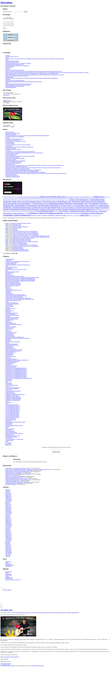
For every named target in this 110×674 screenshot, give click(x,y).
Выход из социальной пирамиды (21, 226)
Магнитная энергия (10, 333)
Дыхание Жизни (9, 304)
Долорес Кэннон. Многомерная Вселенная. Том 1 (16, 295)
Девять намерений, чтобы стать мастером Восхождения (18, 471)
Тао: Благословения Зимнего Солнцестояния (15, 160)
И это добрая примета (10, 314)
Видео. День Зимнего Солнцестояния (14, 161)
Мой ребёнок (6, 2)
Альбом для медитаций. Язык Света (52, 197)
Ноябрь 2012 (8, 550)
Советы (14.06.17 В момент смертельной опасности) (17, 75)
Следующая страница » (6, 664)
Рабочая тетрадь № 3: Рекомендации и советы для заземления (19, 470)
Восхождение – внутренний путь (13, 140)
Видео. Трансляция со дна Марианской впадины (16, 166)
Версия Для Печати (14, 656)
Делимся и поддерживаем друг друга (14, 290)
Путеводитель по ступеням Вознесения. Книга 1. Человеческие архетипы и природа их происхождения (28, 469)
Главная (7, 57)
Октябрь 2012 (9, 551)
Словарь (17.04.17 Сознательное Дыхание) (15, 70)
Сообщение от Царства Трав (12, 395)
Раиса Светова (9, 380)
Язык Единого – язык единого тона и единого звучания (18, 468)
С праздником (68, 215)
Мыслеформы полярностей (20, 211)
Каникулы (8, 321)
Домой (7, 301)
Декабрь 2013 (8, 535)
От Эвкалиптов (9, 145)
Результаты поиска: (7, 11)
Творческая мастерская (11, 418)
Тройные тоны (9, 424)
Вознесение (8, 274)
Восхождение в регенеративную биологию (15, 276)
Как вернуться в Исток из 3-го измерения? (15, 136)
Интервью (8, 316)
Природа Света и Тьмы (11, 366)
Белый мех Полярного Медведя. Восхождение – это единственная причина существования (25, 172)
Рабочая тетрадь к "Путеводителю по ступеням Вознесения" (19, 378)
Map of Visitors (6, 95)
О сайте (7, 55)
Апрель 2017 (8, 492)
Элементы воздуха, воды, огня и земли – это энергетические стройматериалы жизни (30, 235)
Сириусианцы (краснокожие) (12, 388)
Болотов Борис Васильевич (11, 267)
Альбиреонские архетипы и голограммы (32, 196)
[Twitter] (13, 253)
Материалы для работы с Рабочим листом (15, 337)
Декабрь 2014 (8, 521)
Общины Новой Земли (11, 352)
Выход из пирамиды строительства (13, 284)
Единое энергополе (10, 306)
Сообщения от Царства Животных (92, 213)
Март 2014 (8, 532)
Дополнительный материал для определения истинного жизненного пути (92, 198)
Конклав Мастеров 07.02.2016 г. (12, 61)
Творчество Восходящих (11, 419)
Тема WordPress (4, 665)
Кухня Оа (8, 330)
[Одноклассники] (15, 253)
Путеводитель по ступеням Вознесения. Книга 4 (16, 371)
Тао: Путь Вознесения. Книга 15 (13, 410)
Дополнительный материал (12, 302)
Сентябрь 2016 (9, 500)
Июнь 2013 (8, 542)
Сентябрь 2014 (9, 525)
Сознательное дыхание (11, 393)
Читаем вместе (9, 438)
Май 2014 (8, 529)
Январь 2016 (8, 508)
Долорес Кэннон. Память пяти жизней (14, 296)
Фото (7, 427)
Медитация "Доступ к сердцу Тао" (13, 579)
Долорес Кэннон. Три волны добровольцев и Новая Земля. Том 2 (20, 299)
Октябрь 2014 (9, 524)
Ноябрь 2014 (8, 523)
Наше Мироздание (10, 66)
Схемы (7, 82)
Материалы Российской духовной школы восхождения (17, 338)
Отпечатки (8, 357)
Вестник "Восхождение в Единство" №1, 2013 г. (16, 269)
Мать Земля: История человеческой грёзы (15, 64)
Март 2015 (8, 518)
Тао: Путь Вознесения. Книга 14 (13, 409)
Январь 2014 (8, 534)
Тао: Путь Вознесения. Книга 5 (12, 413)
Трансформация (9, 423)
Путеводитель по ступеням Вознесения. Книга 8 (16, 376)
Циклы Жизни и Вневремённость (13, 163)
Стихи (7, 401)
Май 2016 (8, 503)
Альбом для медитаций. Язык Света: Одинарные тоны (17, 261)
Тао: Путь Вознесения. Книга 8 (12, 416)
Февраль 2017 (9, 494)
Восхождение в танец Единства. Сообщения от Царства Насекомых (20, 280)
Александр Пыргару (10, 259)
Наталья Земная (9, 346)
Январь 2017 (8, 495)
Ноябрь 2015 (8, 510)
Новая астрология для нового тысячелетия (21, 239)
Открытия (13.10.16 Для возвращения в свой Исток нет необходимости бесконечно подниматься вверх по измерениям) (31, 78)
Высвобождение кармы (11, 87)
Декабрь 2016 (8, 496)
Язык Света (84, 215)
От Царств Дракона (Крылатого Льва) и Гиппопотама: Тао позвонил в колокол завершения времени (27, 135)
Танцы (7, 403)
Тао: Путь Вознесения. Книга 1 (12, 404)
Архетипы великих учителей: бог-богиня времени (76, 196)
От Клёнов (8, 150)
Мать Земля (8, 339)
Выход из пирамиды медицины (12, 282)
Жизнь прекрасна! (9, 310)
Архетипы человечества (11, 263)
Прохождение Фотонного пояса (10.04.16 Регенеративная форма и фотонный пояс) (24, 81)
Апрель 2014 (8, 531)
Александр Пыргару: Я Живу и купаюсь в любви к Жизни (18, 479)
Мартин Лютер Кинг (10, 335)
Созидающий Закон (10, 392)
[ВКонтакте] (12, 253)
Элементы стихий (9, 440)
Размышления (25, 213)
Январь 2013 (8, 548)
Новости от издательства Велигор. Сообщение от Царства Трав (19, 146)
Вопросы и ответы (10, 275)
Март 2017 (8, 493)
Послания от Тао (56, 211)
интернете (16, 639)
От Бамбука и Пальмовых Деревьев (13, 149)
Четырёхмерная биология (11, 436)
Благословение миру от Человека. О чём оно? (15, 141)
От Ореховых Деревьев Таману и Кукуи (14, 138)
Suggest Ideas (8, 573)
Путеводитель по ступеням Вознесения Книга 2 (72, 211)
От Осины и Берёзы (10, 143)
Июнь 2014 (8, 528)
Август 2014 (8, 526)
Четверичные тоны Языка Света (13, 435)
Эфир (7, 441)
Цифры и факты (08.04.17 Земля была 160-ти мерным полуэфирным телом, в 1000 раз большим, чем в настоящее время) (32, 73)
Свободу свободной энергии (12, 385)
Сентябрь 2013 (9, 539)
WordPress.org (9, 566)
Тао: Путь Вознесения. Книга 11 (13, 407)
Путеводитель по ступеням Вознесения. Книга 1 (16, 368)
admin (7, 223)
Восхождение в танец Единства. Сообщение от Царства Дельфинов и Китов (22, 277)
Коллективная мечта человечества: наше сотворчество (17, 65)
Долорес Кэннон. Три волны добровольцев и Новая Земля (18, 474)
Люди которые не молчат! (11, 332)
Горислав (8, 287)
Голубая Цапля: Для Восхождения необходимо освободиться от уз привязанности (23, 169)
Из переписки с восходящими (25, 199)
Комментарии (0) (75, 612)
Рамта (7, 381)
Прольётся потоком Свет (11, 174)
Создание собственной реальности (13, 391)
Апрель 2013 (8, 544)
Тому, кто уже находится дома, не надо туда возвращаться (18, 144)
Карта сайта (8, 67)
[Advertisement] (9, 596)
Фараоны (8, 426)
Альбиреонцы (9, 260)
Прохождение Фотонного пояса (12, 133)
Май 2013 (8, 543)
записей (8, 563)
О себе (7, 59)
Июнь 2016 (8, 502)
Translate (12, 126)
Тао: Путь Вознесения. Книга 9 (12, 417)
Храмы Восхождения (10, 431)
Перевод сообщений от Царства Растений (15, 86)
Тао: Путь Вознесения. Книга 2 (12, 411)
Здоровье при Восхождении (12, 313)
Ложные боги (9, 331)
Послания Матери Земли (45, 211)
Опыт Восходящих (34, 211)
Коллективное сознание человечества (14, 324)
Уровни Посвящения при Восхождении (14, 425)
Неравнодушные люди (10, 348)
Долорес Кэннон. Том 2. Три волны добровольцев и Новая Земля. (30, 198)
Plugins (7, 572)
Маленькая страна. (10, 334)
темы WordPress (11, 217)
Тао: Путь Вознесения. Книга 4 (12, 412)
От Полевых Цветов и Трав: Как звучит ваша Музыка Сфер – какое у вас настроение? (24, 152)
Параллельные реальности (11, 358)
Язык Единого (77, 215)
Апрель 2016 (8, 504)
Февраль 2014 (9, 533)
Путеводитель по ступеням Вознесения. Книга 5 (16, 372)
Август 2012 (8, 553)
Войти (7, 562)
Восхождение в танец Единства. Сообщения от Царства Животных (20, 278)
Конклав (7, 325)
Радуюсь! (8, 137)
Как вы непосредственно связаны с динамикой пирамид (53, 199)
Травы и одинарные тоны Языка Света (14, 477)
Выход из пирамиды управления (13, 285)
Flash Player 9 (57, 217)
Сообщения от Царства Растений (57, 215)
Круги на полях (9, 329)
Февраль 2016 (9, 506)
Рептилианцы (9, 382)
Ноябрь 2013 (8, 536)
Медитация (98, 209)
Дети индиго (8, 291)
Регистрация (8, 561)
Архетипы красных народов (12, 262)
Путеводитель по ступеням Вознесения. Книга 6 (16, 373)
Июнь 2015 (8, 514)
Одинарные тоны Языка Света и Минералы (15, 476)
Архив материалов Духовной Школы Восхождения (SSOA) (18, 83)
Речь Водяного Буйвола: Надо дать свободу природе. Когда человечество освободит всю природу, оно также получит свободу (33, 167)
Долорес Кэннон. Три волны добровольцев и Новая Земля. (18, 298)
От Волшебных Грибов (11, 148)
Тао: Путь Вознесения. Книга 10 (13, 405)
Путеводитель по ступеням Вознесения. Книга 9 (16, 377)
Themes (7, 576)
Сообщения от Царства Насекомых (39, 215)
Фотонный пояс (9, 430)
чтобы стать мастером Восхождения (94, 215)
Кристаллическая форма (11, 326)
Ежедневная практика (10, 308)
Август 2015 (8, 513)
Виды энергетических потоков (12, 271)
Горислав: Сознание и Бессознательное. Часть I (23, 238)
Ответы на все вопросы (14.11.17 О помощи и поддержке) (18, 63)
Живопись (8, 309)
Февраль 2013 (9, 547)
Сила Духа (8, 386)
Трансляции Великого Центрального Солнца (15, 422)
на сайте (7, 100)
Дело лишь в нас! (7, 610)
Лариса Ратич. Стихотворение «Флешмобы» (15, 158)
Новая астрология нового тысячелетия (14, 349)
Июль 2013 (8, 541)
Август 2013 (8, 540)
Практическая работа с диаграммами (14, 472)
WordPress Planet (9, 578)
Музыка (7, 342)
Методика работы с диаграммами (13, 341)
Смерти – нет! (9, 389)
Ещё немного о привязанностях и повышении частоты (17, 168)
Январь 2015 (8, 520)
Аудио (7, 265)
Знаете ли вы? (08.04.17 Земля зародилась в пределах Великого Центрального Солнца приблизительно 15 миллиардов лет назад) (34, 71)
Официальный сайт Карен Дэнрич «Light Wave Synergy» (18, 85)
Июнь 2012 (8, 556)
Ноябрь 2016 (8, 497)
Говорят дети (8, 286)
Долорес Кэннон (9, 293)
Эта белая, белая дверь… (11, 155)
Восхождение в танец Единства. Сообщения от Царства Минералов (20, 279)
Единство (18, 199)
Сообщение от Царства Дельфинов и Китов (45, 213)
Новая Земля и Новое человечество (13, 350)
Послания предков (10, 363)
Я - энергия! (73, 215)
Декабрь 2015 (8, 509)
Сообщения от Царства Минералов (17, 215)
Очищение (8, 79)
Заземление (8, 311)
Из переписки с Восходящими (12, 315)
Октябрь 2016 (9, 498)
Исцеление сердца (10, 319)
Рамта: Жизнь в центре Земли (12, 175)
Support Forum (9, 575)
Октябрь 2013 (9, 537)
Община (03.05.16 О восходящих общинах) (15, 80)
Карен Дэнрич (9, 322)
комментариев (10, 565)
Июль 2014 (8, 527)
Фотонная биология (10, 428)
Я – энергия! (8, 442)
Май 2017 (8, 490)
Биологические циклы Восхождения (20, 249)
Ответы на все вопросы (11, 356)
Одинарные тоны (9, 353)
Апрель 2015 (8, 517)
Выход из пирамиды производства (13, 283)
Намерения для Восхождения (12, 345)
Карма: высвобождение (11, 323)
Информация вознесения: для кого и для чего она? (17, 478)
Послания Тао (9, 364)
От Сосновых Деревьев (11, 159)
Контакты (8, 69)
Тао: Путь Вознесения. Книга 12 (13, 408)
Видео (88, 196)
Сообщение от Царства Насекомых (72, 213)
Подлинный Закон (10, 77)
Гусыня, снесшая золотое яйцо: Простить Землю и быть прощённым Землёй (22, 171)
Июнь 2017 (8, 489)
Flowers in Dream (11, 665)
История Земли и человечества (12, 317)
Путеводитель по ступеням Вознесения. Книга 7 (16, 374)
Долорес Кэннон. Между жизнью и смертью (10, 198)
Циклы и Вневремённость (11, 432)
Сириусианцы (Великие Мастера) (13, 387)
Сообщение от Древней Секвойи (13, 176)
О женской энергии (10, 142)
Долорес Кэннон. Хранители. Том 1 (73, 198)
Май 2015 (8, 516)
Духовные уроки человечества (9, 199)
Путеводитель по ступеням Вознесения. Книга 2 (16, 369)
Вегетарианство (9, 268)
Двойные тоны (98, 197)
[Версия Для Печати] (5, 656)
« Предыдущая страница (6, 663)
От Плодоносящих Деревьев (12, 153)
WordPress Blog (9, 577)
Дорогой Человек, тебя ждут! (12, 56)
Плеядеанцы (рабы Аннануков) (12, 361)
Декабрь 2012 (8, 549)
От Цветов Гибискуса (10, 164)
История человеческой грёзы (12, 318)
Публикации (34, 665)
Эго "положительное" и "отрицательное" (15, 439)
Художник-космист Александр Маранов (14, 483)
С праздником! (9, 384)
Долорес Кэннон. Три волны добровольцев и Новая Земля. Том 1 (55, 198)
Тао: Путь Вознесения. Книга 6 (12, 415)
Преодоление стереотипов (11, 365)
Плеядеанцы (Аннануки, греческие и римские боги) (17, 360)
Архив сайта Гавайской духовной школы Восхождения (18, 264)
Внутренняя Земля (10, 272)
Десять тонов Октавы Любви (12, 62)
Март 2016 (8, 505)
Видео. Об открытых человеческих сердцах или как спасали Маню (20, 156)
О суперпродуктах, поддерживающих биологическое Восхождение (20, 151)
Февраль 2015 (9, 519)
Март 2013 (8, 545)
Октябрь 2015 (9, 511)
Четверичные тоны (10, 434)
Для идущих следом (10, 132)
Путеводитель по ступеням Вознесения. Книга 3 (16, 370)
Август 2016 (8, 501)
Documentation (9, 571)
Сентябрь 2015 (9, 512)
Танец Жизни (9, 402)
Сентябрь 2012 (9, 552)
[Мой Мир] (16, 253)
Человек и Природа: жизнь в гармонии (14, 433)
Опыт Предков (9, 355)
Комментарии (41, 665)
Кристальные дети (10, 327)
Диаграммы (8, 292)
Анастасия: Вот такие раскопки (12, 157)
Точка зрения (8, 420)
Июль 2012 (8, 555)
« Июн (4, 28)
